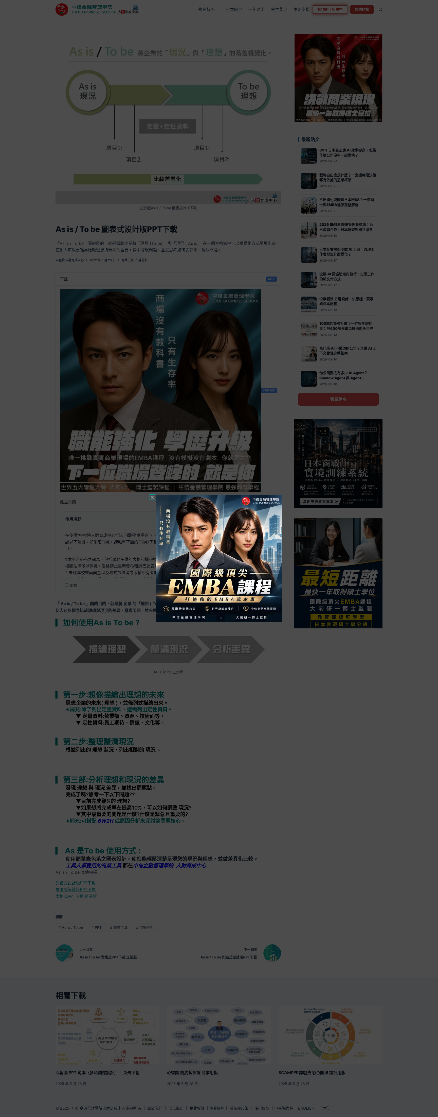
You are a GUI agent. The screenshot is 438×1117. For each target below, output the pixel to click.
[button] (152, 497)
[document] (219, 558)
